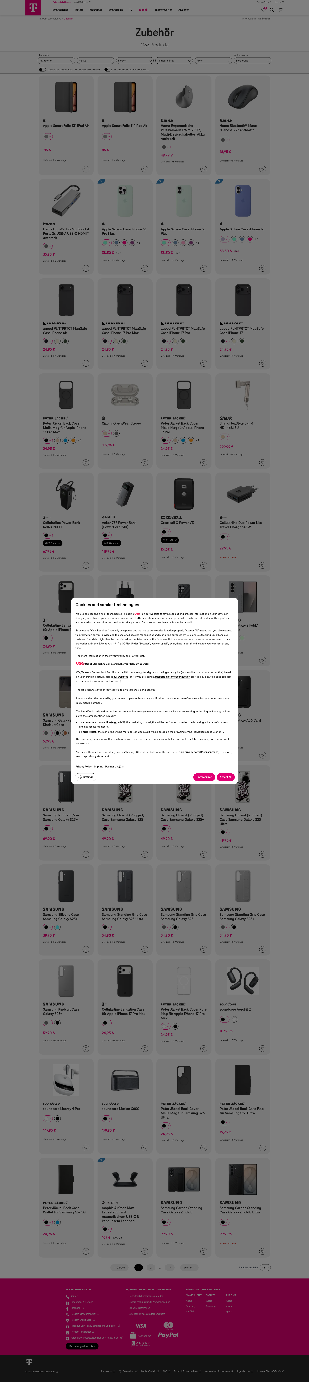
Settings (88, 777)
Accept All (226, 777)
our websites (120, 676)
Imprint (98, 766)
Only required (204, 777)
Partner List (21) (114, 766)
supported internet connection (172, 676)
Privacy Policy (83, 766)
